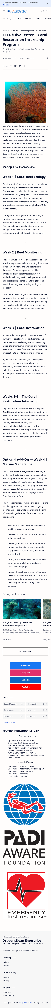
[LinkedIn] (25, 950)
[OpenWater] (18, 18)
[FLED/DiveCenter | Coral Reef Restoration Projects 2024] (22, 609)
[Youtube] (34, 950)
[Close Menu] (47, 3)
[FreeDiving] (7, 18)
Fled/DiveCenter (26, 1002)
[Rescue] (38, 18)
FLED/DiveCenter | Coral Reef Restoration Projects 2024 (17, 624)
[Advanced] (29, 18)
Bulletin (6, 5)
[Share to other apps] (24, 66)
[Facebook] (6, 950)
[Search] (47, 11)
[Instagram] (16, 950)
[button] (43, 11)
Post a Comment (25, 651)
